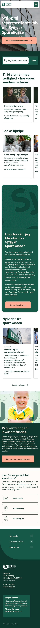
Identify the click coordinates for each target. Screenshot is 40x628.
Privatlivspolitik (12, 624)
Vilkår (5, 624)
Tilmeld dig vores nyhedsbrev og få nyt (13, 610)
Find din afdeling (9, 580)
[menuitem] (17, 4)
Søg (34, 60)
